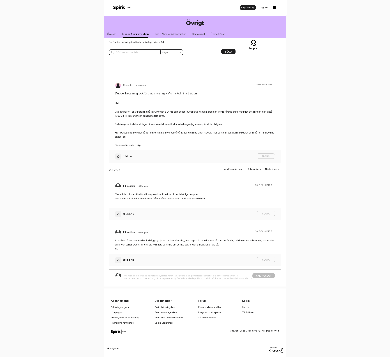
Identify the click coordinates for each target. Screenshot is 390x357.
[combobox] (144, 52)
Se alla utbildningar (164, 322)
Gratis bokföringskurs (165, 307)
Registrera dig (248, 7)
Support (246, 307)
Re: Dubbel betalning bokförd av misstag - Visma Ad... (137, 42)
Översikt (111, 34)
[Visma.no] (122, 7)
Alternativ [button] (228, 52)
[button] (275, 84)
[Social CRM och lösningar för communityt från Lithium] (276, 349)
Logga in (264, 7)
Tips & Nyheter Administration (170, 34)
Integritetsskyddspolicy (209, 312)
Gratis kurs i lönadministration (169, 317)
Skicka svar (263, 275)
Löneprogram (117, 312)
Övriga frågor (218, 34)
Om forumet (198, 34)
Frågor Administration (135, 34)
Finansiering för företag (122, 322)
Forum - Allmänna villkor (209, 307)
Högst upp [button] (115, 348)
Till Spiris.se (248, 312)
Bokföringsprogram (120, 307)
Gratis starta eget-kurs (166, 312)
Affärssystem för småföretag (125, 317)
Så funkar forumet (207, 317)
